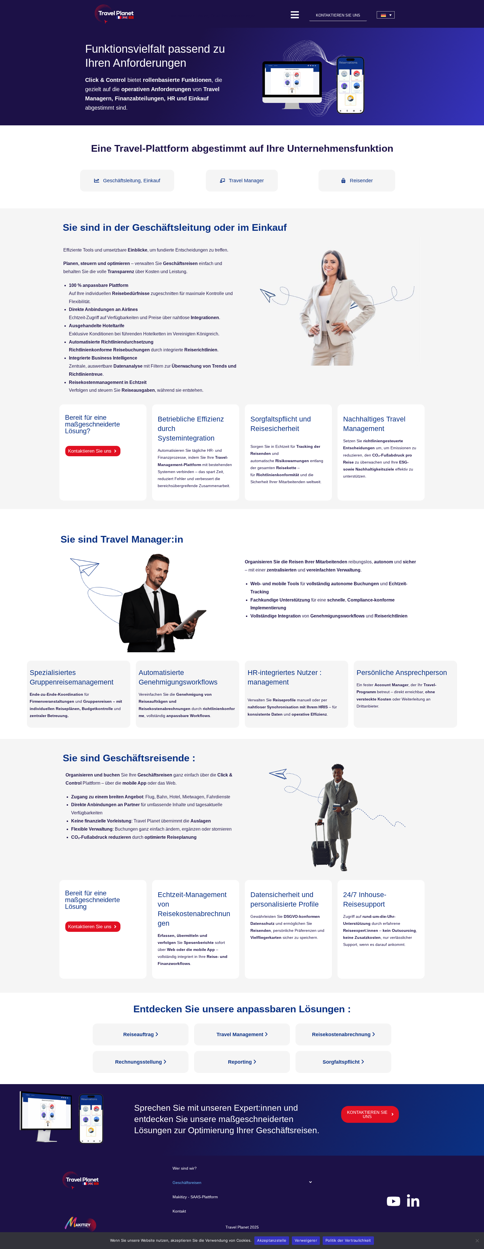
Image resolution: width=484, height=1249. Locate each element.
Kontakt (179, 1211)
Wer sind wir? (185, 1168)
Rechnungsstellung (139, 1062)
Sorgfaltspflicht (342, 1062)
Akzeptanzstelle (271, 1240)
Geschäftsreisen (187, 1182)
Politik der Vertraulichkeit (348, 1240)
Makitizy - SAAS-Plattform (195, 1197)
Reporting (240, 1062)
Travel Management (241, 1034)
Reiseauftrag (139, 1034)
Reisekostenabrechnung (342, 1034)
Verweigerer (306, 1240)
